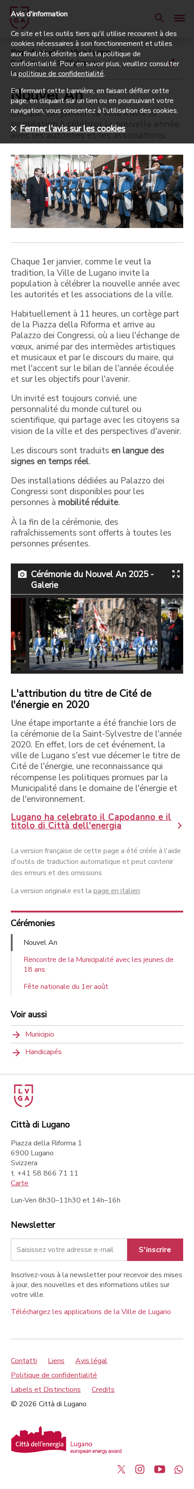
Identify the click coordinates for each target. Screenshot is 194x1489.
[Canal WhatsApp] (178, 1469)
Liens (56, 1361)
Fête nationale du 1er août (65, 987)
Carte (19, 1183)
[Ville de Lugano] (23, 1105)
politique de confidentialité (61, 74)
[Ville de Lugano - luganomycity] (121, 1469)
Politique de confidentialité (54, 1375)
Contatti (24, 1361)
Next (166, 634)
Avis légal (91, 1361)
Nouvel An (40, 943)
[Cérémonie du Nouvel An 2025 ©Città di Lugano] (93, 634)
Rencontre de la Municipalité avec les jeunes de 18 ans (98, 965)
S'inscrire (155, 1250)
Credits (103, 1390)
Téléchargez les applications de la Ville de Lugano (91, 1312)
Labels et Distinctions (46, 1390)
